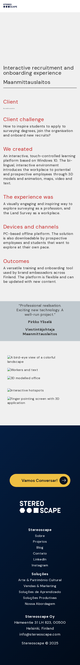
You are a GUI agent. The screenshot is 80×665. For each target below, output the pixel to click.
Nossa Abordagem (40, 604)
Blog (40, 547)
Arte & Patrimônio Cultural (40, 580)
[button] (40, 480)
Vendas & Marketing (40, 586)
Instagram (40, 565)
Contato (40, 553)
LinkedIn (40, 559)
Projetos (40, 541)
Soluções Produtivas (40, 598)
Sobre (40, 536)
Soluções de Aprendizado (40, 592)
